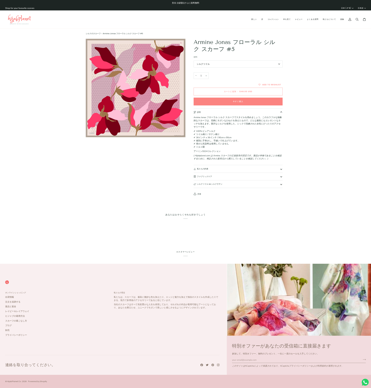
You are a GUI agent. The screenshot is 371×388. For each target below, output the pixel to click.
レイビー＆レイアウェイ (17, 311)
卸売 (7, 330)
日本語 (360, 8)
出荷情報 (9, 297)
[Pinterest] (212, 365)
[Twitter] (207, 365)
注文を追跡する (12, 301)
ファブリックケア (204, 176)
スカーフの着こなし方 (16, 320)
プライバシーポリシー (300, 365)
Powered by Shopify (37, 381)
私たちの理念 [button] (119, 292)
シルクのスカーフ (93, 33)
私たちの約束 (202, 168)
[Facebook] (201, 365)
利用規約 (321, 365)
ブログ (8, 325)
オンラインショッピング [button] (15, 292)
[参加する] (363, 359)
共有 (199, 194)
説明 (199, 112)
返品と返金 (10, 306)
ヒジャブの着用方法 (15, 316)
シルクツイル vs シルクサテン (209, 184)
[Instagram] (218, 365)
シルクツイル (203, 64)
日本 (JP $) (346, 8)
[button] (254, 19)
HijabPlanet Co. (14, 381)
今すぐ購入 (238, 101)
